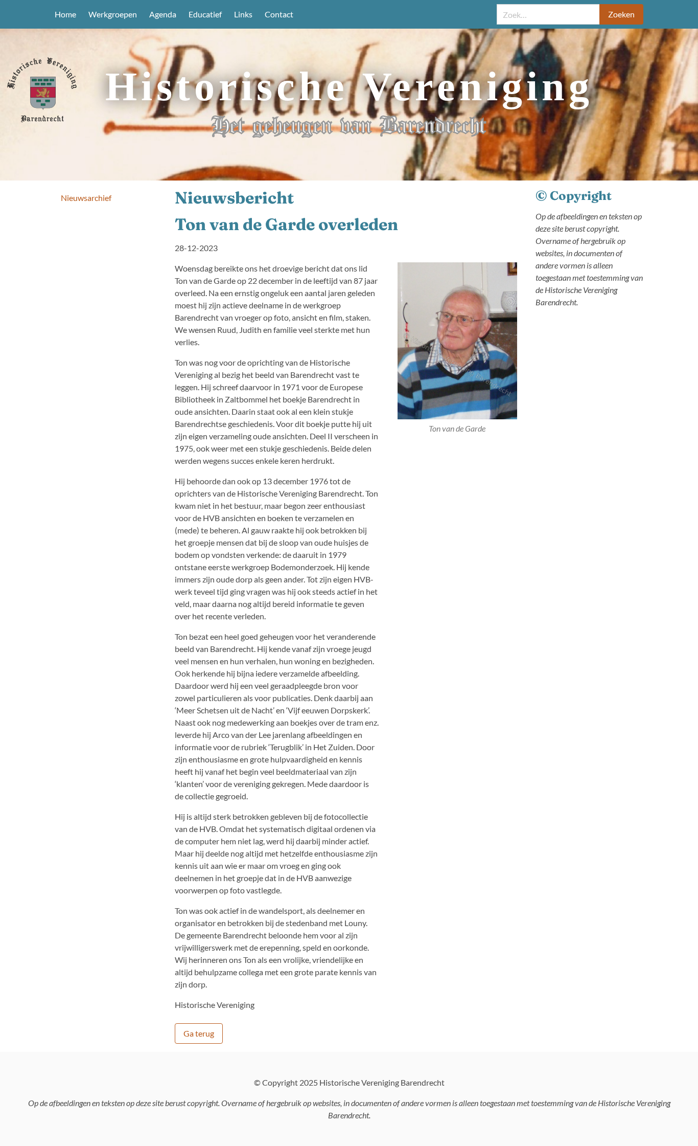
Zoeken (621, 14)
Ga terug (198, 1033)
